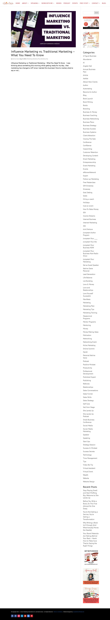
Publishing (87, 380)
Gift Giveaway (88, 186)
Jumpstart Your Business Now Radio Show (90, 253)
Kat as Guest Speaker (91, 265)
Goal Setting (87, 192)
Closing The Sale (89, 139)
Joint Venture (88, 229)
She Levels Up (88, 410)
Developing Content (90, 155)
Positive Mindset (89, 364)
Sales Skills (87, 397)
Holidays (86, 202)
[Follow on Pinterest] (31, 616)
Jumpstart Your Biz (90, 242)
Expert (85, 176)
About (24, 3)
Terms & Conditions (58, 611)
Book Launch (88, 98)
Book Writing (88, 102)
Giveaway (86, 189)
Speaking (34, 3)
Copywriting (87, 149)
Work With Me (47, 3)
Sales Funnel (88, 394)
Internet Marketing (90, 222)
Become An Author (90, 92)
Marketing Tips (44, 59)
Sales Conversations (90, 390)
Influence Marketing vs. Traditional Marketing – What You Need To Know (43, 53)
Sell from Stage (89, 407)
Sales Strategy (88, 400)
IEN (84, 212)
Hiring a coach (88, 199)
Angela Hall (87, 66)
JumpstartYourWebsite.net (78, 611)
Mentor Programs (89, 322)
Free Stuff (84, 3)
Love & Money (88, 284)
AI (84, 62)
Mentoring (87, 325)
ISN (84, 226)
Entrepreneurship (89, 162)
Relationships (88, 387)
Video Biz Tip (88, 465)
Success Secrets (89, 451)
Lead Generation (89, 274)
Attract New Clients (90, 82)
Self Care (86, 404)
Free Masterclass (89, 182)
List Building (88, 281)
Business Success (89, 129)
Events (75, 3)
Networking (87, 338)
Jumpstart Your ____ (90, 238)
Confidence (87, 145)
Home (18, 3)
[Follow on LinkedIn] (22, 616)
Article (85, 75)
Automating (87, 88)
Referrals (86, 384)
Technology (87, 455)
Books (58, 3)
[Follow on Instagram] (18, 616)
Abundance (87, 59)
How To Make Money (90, 209)
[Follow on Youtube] (25, 616)
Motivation (87, 335)
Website (86, 478)
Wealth (85, 475)
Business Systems (89, 132)
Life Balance (87, 277)
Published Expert (89, 377)
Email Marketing (89, 159)
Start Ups (86, 441)
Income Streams (89, 216)
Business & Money (90, 112)
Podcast (67, 3)
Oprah (85, 352)
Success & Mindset (90, 448)
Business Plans (88, 122)
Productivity (87, 368)
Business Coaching (90, 115)
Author (85, 85)
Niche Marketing (89, 345)
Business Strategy (89, 125)
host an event (88, 206)
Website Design (89, 481)
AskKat (85, 78)
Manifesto (86, 299)
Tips (84, 461)
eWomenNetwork (89, 172)
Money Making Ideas (90, 332)
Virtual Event (88, 471)
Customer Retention (90, 152)
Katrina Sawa (15, 59)
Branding (86, 109)
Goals (85, 196)
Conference (87, 142)
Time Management (90, 458)
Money (85, 328)
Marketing (29, 59)
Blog (104, 3)
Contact (95, 3)
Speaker (86, 435)
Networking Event (90, 342)
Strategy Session (89, 445)
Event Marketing (89, 165)
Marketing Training (90, 313)
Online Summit (88, 349)
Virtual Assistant (89, 468)
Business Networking (91, 119)
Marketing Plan (36, 59)
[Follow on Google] (28, 616)
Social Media (88, 425)
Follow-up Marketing (91, 179)
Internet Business (89, 219)
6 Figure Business (89, 56)
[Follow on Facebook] (12, 616)
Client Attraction (89, 135)
